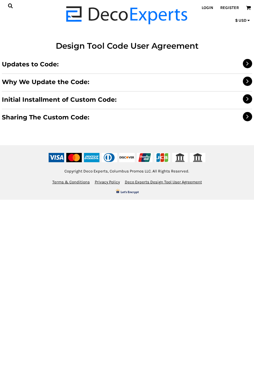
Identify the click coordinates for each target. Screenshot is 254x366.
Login (207, 7)
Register (229, 7)
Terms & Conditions (71, 182)
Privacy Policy (107, 182)
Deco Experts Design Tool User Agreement (163, 182)
